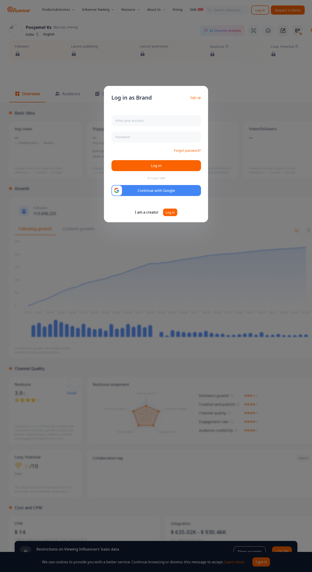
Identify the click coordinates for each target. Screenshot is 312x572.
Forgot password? (187, 150)
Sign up (195, 97)
